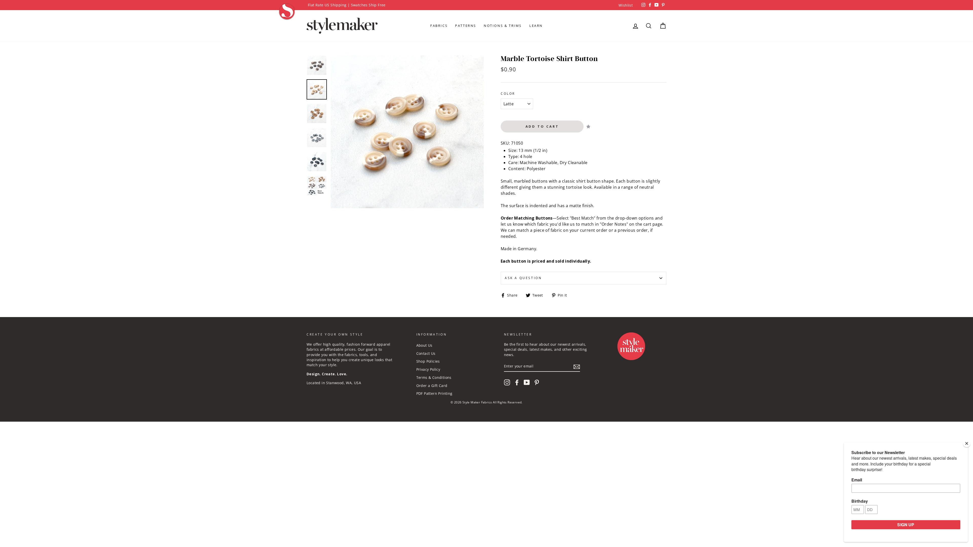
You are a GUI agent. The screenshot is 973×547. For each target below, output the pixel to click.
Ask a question (523, 278)
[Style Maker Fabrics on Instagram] (507, 382)
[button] (588, 126)
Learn (536, 25)
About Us (424, 345)
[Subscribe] (576, 366)
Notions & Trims (503, 25)
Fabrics (438, 25)
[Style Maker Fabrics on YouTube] (527, 382)
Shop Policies (428, 361)
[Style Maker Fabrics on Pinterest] (537, 382)
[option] (486, 5)
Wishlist (626, 5)
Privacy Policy (428, 369)
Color (508, 93)
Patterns (465, 25)
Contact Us (426, 353)
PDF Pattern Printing (434, 393)
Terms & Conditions (434, 377)
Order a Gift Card (431, 385)
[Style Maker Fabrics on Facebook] (517, 382)
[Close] (966, 443)
